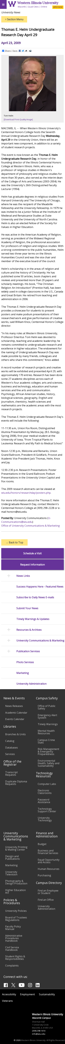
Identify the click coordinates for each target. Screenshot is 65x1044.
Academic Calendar (16, 712)
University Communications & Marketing (40, 640)
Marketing (22, 672)
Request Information (32, 564)
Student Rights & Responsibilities (15, 958)
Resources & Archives (29, 629)
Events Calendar (14, 719)
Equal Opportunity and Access (48, 861)
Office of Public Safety (46, 707)
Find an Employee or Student (48, 892)
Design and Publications (12, 857)
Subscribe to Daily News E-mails (35, 597)
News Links (23, 575)
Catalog (9, 741)
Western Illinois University (37, 3)
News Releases (14, 706)
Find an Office (46, 899)
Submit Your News (27, 608)
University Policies (16, 911)
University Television (11, 873)
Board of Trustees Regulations (16, 919)
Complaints (12, 965)
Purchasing (44, 875)
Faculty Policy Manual (13, 928)
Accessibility (9, 994)
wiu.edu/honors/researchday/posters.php (26, 492)
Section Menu (14, 19)
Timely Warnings (48, 724)
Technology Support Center (47, 810)
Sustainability (47, 994)
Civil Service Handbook (12, 949)
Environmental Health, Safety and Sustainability (48, 763)
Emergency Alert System (47, 716)
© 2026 (17, 1040)
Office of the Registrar (12, 763)
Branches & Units (15, 734)
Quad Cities (33, 6)
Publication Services (28, 651)
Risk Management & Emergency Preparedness (48, 751)
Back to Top (14, 542)
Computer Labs (47, 784)
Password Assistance (44, 801)
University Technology (45, 819)
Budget (42, 844)
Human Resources (48, 869)
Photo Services (25, 662)
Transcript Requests (11, 774)
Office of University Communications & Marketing (30, 525)
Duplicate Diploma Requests (16, 783)
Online (44, 6)
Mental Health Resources (46, 732)
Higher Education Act (15, 891)
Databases (11, 747)
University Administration (31, 683)
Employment (27, 994)
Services (10, 754)
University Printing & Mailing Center (16, 848)
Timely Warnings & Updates (32, 619)
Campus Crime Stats (46, 741)
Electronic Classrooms (45, 792)
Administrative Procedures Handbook (13, 938)
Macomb (22, 6)
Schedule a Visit (32, 553)
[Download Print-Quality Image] (18, 119)
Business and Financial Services (48, 852)
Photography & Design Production (16, 882)
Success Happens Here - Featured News (39, 586)
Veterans (7, 1001)
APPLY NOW (57, 7)
